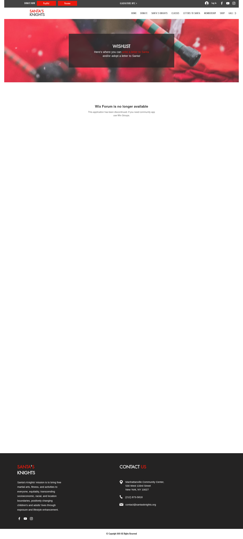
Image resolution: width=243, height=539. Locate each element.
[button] (175, 13)
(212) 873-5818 (134, 497)
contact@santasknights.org (140, 504)
